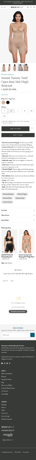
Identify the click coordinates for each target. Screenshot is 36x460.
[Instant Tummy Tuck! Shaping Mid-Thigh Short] (27, 241)
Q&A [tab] (12, 281)
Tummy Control (7, 202)
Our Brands (4, 391)
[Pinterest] (7, 363)
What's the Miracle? (6, 374)
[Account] (27, 7)
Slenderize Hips (20, 198)
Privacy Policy (26, 452)
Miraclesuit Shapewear (7, 74)
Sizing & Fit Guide (6, 379)
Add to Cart (15, 129)
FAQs (3, 410)
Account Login (5, 416)
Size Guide (4, 94)
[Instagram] (4, 363)
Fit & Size (4, 210)
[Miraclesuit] (17, 7)
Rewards (3, 377)
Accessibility (4, 394)
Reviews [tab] (5, 281)
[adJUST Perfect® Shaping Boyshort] (9, 241)
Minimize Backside (8, 194)
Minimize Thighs (22, 194)
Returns (3, 407)
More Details (5, 220)
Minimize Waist (7, 198)
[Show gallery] (18, 36)
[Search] (6, 7)
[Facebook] (2, 363)
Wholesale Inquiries (6, 419)
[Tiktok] (9, 363)
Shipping (3, 405)
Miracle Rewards (13, 2)
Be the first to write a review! (18, 311)
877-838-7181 (18, 452)
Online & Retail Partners (8, 388)
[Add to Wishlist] (32, 128)
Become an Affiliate (6, 385)
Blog (2, 382)
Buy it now (18, 135)
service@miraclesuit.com (7, 452)
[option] (18, 36)
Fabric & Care (5, 215)
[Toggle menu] (2, 7)
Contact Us (4, 413)
